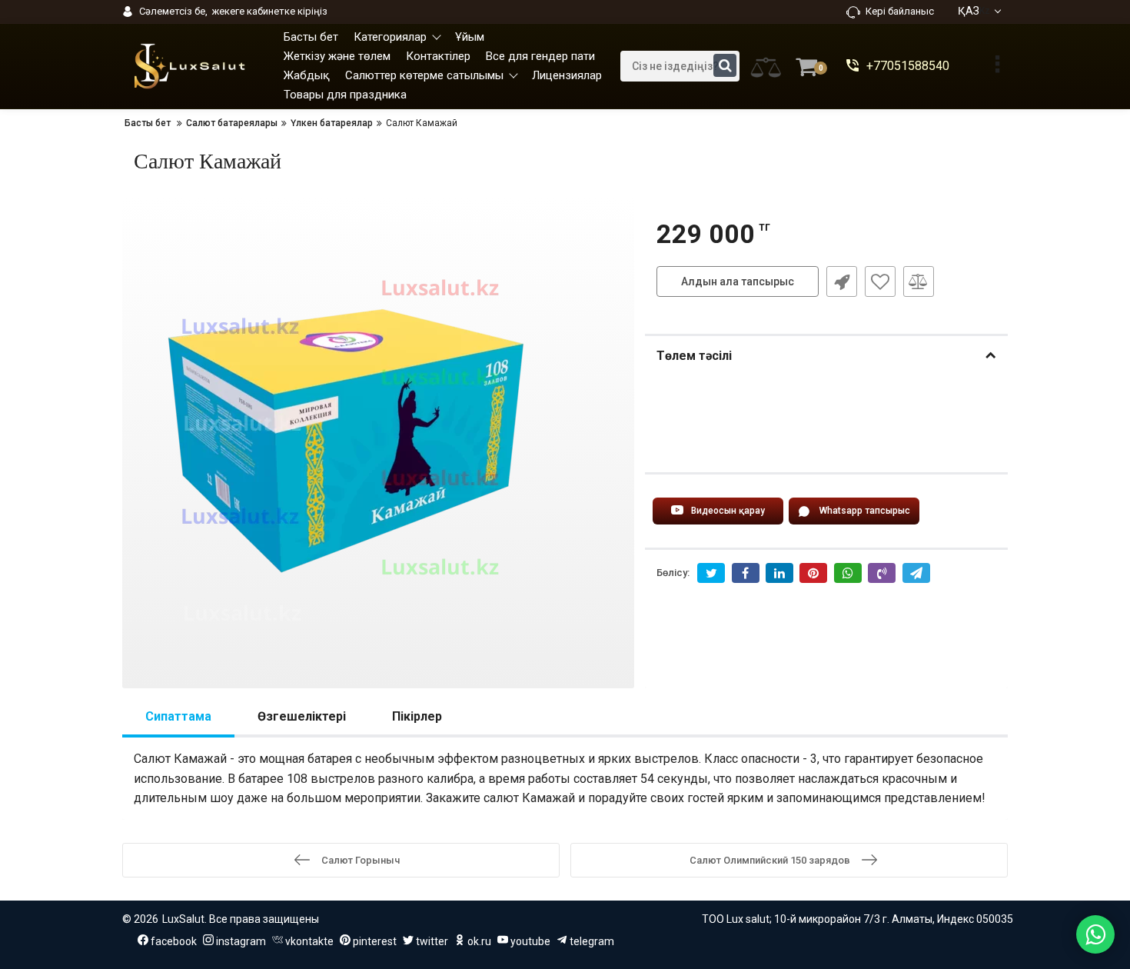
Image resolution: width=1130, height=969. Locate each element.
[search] (724, 65)
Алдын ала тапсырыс (737, 281)
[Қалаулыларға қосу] (880, 281)
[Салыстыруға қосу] (918, 281)
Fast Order (841, 281)
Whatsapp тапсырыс (864, 510)
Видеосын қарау (728, 510)
